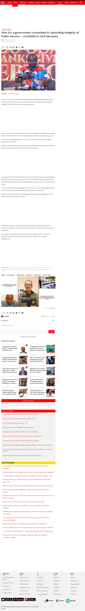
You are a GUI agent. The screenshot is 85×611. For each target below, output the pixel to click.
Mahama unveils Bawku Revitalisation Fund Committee (18, 428)
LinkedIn (56, 591)
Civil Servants (10, 275)
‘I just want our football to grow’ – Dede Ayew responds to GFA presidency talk (28, 531)
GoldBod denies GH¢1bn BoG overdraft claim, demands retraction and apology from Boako (28, 513)
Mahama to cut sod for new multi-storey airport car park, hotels (23, 502)
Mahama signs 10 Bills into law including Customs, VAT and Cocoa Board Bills (28, 486)
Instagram (57, 587)
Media (67, 2)
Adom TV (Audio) (42, 591)
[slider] (21, 304)
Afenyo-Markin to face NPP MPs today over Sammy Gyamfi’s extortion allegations (25, 467)
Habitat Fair (74, 581)
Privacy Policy (7, 593)
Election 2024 (20, 275)
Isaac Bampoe (37, 275)
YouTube (56, 577)
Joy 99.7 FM (23, 577)
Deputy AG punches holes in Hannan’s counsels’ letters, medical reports (23, 437)
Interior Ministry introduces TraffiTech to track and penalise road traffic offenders (26, 507)
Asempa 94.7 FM (25, 587)
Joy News (40, 577)
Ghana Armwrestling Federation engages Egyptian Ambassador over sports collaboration (27, 445)
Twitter (56, 584)
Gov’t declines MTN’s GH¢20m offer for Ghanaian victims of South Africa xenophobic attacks (26, 519)
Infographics (58, 594)
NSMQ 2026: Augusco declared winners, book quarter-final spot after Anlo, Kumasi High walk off (27, 451)
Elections (74, 2)
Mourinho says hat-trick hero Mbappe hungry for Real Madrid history (22, 456)
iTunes (61, 600)
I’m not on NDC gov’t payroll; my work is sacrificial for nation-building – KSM (27, 476)
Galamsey (74, 587)
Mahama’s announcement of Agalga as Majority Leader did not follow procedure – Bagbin (25, 536)
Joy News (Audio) (42, 594)
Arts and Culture (22, 3)
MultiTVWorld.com (43, 587)
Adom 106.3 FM (25, 581)
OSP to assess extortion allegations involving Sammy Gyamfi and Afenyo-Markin (26, 491)
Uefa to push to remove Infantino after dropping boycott (19, 419)
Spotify (72, 600)
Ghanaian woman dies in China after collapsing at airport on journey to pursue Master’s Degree (28, 497)
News (15, 2)
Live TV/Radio (60, 3)
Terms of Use (7, 589)
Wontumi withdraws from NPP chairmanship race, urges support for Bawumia (28, 527)
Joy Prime (40, 584)
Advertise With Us (8, 583)
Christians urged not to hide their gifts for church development (20, 432)
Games (73, 577)
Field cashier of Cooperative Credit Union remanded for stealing (21, 441)
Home (9, 2)
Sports (38, 2)
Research (51, 2)
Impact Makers (75, 584)
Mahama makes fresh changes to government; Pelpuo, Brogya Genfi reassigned (28, 472)
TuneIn (50, 600)
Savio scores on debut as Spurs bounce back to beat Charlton (20, 415)
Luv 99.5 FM (23, 591)
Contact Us (6, 586)
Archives (73, 591)
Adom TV (40, 581)
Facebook (57, 581)
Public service (46, 275)
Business (31, 2)
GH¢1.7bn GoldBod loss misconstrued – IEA (15, 423)
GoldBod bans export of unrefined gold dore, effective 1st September (25, 524)
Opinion (44, 2)
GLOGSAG (28, 275)
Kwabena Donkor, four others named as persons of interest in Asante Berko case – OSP (27, 481)
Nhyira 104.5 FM (25, 594)
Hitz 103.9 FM (24, 584)
